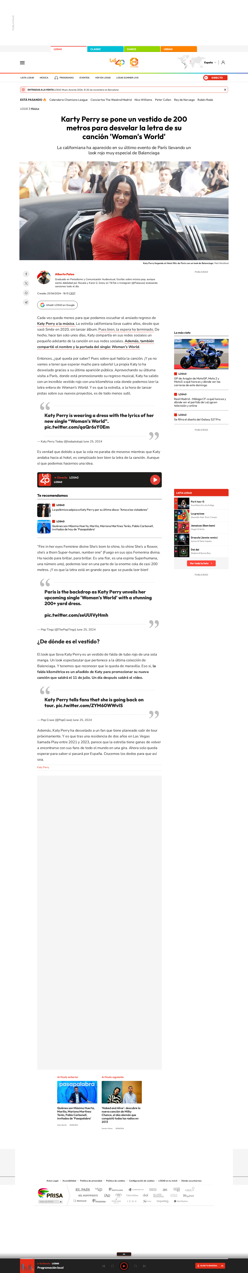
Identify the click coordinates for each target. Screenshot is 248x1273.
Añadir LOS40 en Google (60, 305)
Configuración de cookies (142, 1180)
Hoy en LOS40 (103, 77)
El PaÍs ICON (131, 1200)
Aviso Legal (52, 1180)
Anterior (103, 1266)
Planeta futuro (172, 1194)
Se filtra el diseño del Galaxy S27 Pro (197, 419)
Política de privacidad (91, 1180)
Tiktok (109, 1142)
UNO (107, 1194)
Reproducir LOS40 (155, 480)
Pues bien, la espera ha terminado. (126, 329)
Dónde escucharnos (191, 1180)
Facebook (26, 274)
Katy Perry (43, 767)
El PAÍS (82, 1190)
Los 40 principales (100, 1190)
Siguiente (144, 1266)
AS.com (163, 1190)
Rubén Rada (205, 99)
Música (44, 77)
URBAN (168, 49)
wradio (118, 1194)
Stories (146, 1142)
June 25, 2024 (92, 442)
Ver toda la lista (199, 563)
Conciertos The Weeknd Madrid (111, 99)
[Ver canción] (183, 503)
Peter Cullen (163, 99)
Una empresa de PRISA (50, 1193)
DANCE (131, 49)
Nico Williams (143, 99)
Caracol (188, 1190)
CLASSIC (95, 49)
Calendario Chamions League (68, 99)
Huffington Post (87, 1194)
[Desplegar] (124, 1254)
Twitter (26, 283)
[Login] (223, 62)
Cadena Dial (145, 1194)
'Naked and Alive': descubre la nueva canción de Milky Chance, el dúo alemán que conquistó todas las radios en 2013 (121, 1115)
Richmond (80, 1200)
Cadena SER (151, 1190)
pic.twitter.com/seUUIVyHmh (76, 615)
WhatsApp (26, 293)
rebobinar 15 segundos (112, 1266)
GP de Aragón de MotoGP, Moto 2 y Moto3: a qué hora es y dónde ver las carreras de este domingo (197, 382)
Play (124, 1266)
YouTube (117, 1142)
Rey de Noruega (184, 99)
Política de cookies (115, 1180)
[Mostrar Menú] (25, 62)
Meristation (180, 1200)
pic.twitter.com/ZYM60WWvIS (89, 705)
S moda (147, 1200)
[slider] (124, 1258)
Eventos (85, 77)
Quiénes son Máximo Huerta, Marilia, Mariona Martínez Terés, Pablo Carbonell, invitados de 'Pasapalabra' (76, 1113)
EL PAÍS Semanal (159, 1194)
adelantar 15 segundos (135, 1266)
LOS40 (58, 49)
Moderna (98, 1200)
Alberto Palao (64, 274)
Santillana (117, 1190)
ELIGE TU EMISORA (208, 1265)
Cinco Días (132, 1194)
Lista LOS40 (27, 77)
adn (175, 1190)
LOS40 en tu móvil (167, 1180)
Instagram (102, 1142)
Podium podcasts (116, 1200)
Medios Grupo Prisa (50, 1201)
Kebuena (185, 1194)
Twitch (138, 1142)
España (208, 62)
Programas (67, 77)
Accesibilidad (69, 1180)
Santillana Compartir (136, 1190)
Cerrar (225, 89)
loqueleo (163, 1200)
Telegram (26, 302)
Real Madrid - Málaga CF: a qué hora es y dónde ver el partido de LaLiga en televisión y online (200, 402)
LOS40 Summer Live (127, 77)
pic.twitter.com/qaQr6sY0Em (77, 427)
